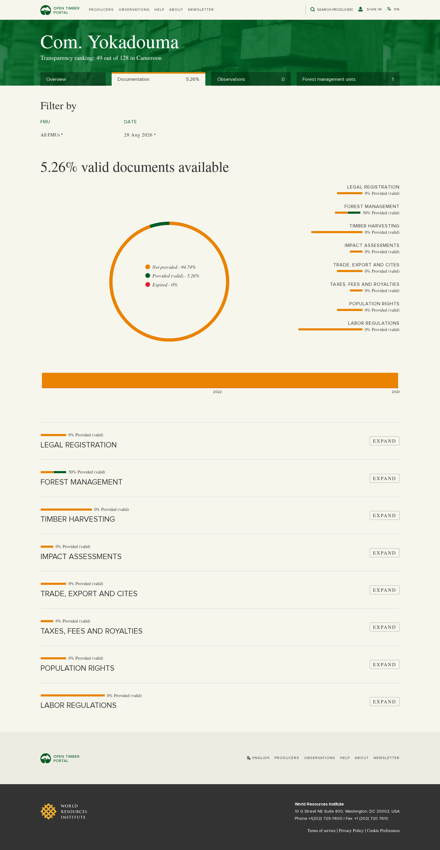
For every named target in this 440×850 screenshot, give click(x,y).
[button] (101, 9)
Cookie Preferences (383, 830)
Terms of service (321, 830)
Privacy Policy (351, 830)
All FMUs (50, 134)
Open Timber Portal (59, 10)
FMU (45, 121)
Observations (134, 10)
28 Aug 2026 (138, 134)
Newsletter (201, 10)
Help (159, 10)
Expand (384, 441)
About (176, 10)
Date (130, 121)
